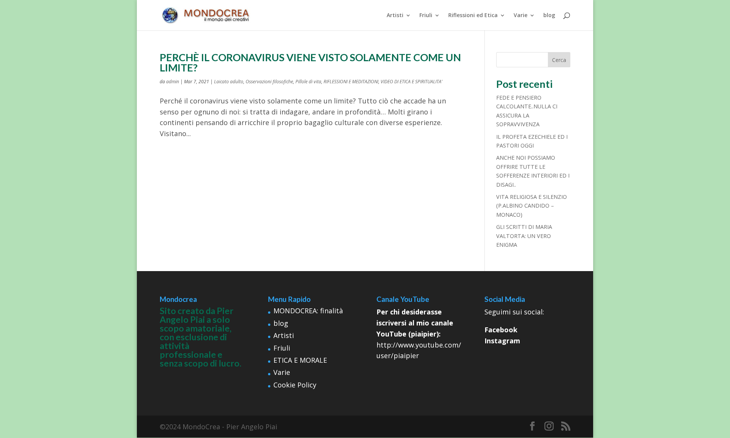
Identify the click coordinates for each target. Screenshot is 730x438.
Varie (520, 16)
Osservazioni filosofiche (269, 81)
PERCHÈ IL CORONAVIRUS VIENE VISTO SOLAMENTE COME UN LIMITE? (310, 62)
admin (172, 81)
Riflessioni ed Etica (473, 16)
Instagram (502, 340)
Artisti (395, 16)
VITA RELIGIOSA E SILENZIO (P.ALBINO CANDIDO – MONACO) (531, 205)
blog (549, 16)
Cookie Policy (294, 384)
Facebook (500, 329)
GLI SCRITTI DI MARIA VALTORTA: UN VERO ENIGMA (524, 235)
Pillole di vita (308, 81)
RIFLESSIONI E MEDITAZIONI (351, 81)
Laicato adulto (228, 81)
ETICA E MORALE (300, 360)
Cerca (559, 59)
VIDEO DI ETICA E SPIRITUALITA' (412, 81)
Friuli (425, 16)
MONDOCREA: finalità (308, 310)
